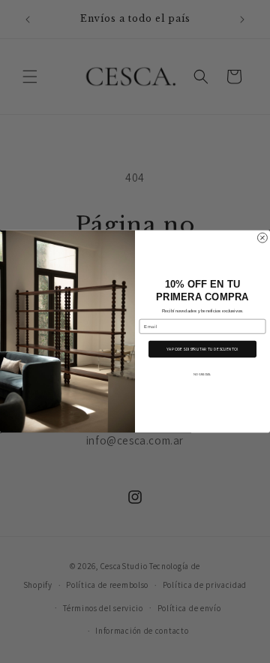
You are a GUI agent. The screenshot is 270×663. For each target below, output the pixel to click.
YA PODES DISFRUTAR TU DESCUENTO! (202, 349)
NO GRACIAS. (202, 374)
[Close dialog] (262, 238)
